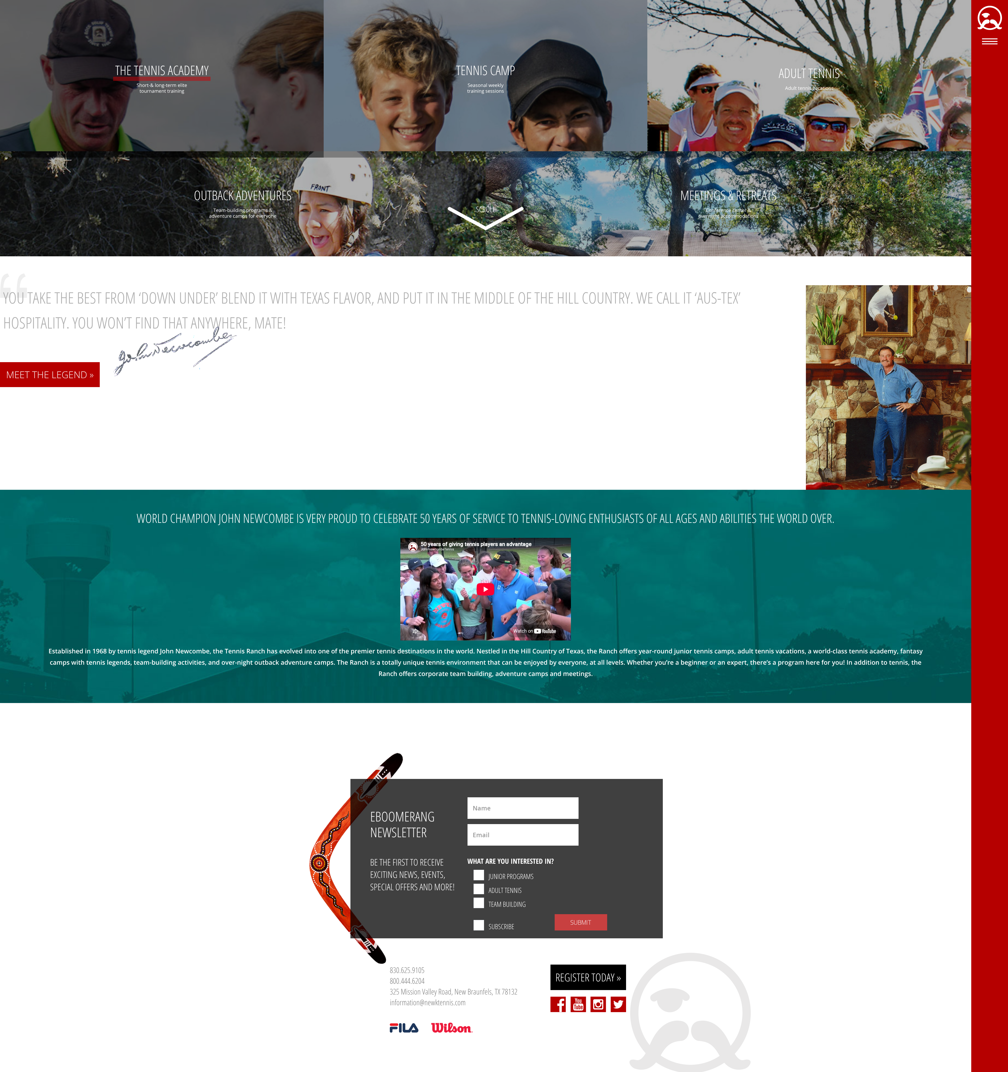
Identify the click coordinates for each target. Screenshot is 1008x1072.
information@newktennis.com (428, 1002)
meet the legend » (50, 374)
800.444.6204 (407, 980)
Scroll (485, 209)
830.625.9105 (407, 970)
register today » (588, 977)
